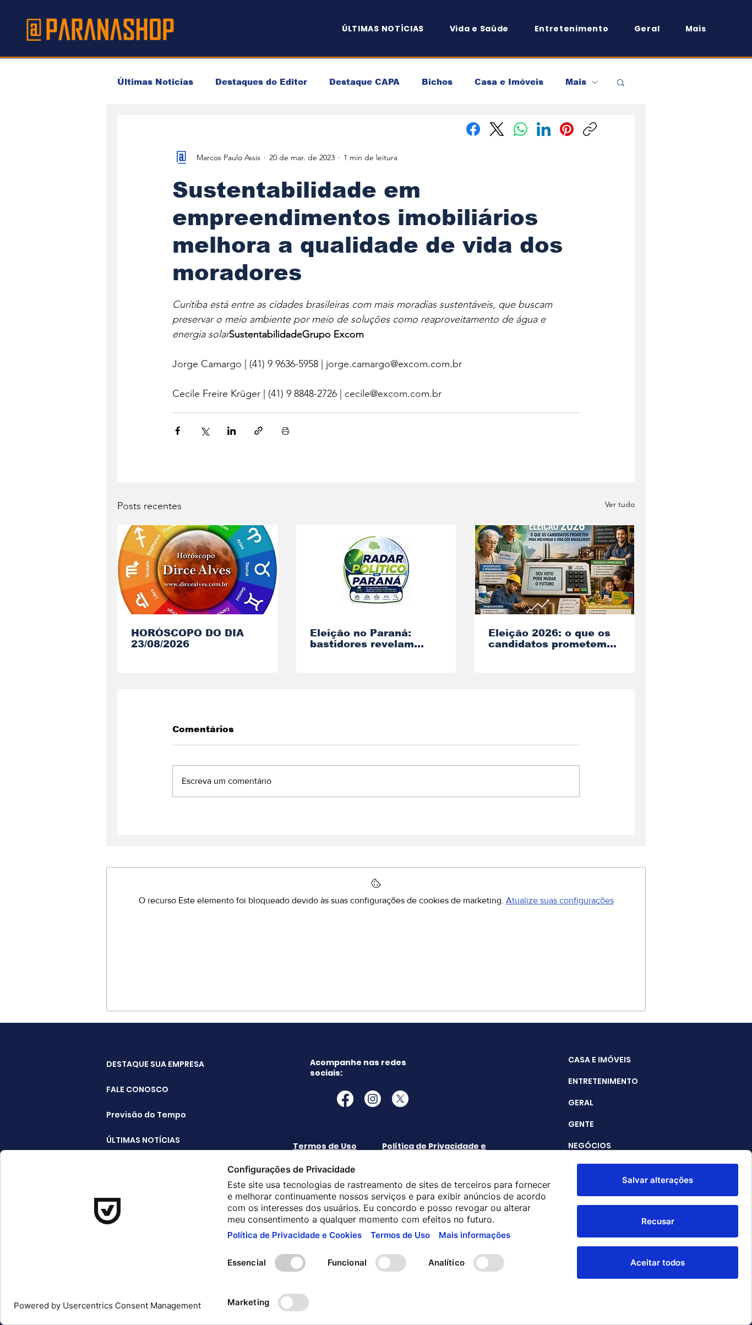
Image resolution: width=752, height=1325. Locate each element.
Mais (575, 81)
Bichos (437, 81)
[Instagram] (372, 1098)
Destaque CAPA (364, 81)
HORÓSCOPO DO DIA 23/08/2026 (187, 639)
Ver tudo (620, 504)
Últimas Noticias (155, 81)
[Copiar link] (590, 129)
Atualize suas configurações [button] (560, 900)
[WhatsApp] (520, 129)
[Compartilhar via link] (258, 431)
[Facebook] (473, 129)
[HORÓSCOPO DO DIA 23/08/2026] (197, 569)
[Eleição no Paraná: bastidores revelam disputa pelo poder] (376, 569)
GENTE (581, 1124)
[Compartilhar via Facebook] (177, 431)
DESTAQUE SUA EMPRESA (134, 1064)
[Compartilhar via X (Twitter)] (204, 431)
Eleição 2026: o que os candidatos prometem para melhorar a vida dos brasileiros (549, 639)
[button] (701, 29)
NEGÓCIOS (589, 1145)
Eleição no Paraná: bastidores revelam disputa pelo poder (362, 639)
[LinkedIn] (544, 129)
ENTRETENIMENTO (603, 1081)
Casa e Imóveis (509, 81)
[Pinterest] (567, 129)
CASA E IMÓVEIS (599, 1059)
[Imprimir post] (285, 431)
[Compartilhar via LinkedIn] (231, 431)
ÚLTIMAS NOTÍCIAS (134, 1140)
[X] (400, 1098)
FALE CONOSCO (134, 1089)
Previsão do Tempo (134, 1114)
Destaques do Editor (261, 81)
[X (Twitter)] (496, 129)
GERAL (580, 1102)
